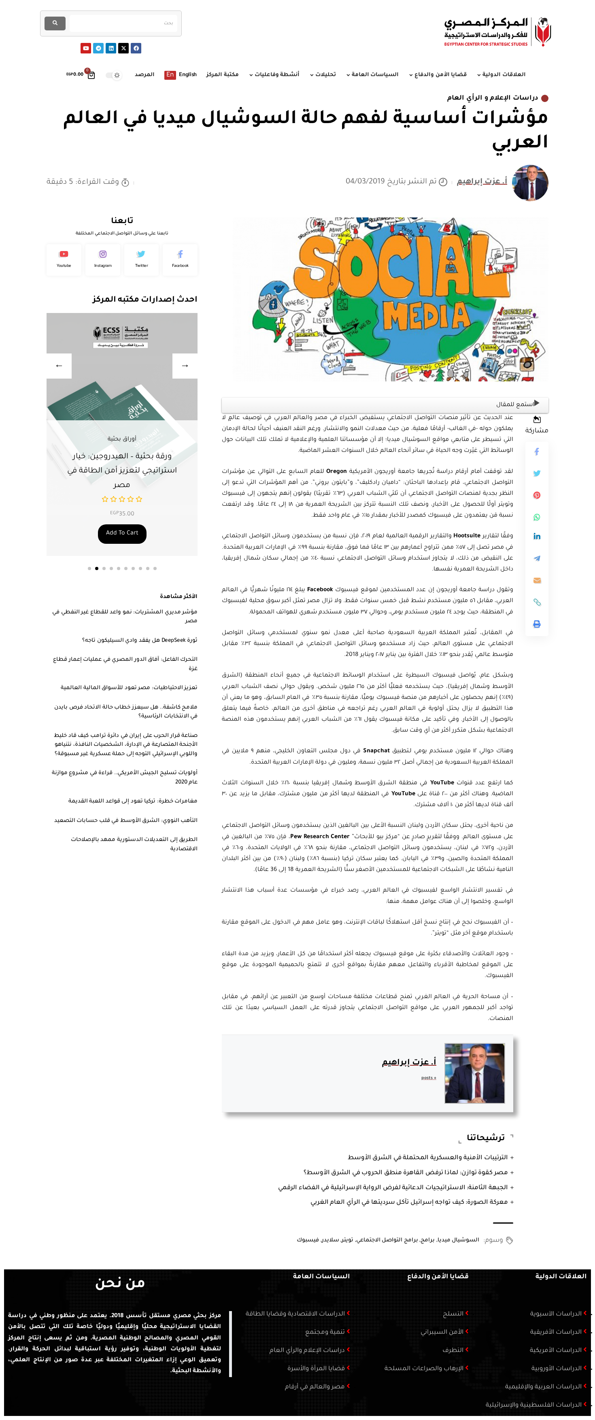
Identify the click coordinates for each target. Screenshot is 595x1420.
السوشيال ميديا (459, 1240)
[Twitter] (141, 260)
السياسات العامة (321, 1277)
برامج (428, 1240)
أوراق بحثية (145, 439)
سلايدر (330, 1240)
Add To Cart (145, 533)
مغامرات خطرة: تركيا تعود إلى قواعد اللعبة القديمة (133, 801)
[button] (89, 568)
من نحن (120, 1285)
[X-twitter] (123, 48)
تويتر (347, 1240)
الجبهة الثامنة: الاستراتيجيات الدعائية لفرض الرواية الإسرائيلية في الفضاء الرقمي (393, 1188)
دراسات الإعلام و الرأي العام (492, 98)
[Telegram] (98, 48)
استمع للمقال (515, 405)
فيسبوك (308, 1240)
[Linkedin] (111, 48)
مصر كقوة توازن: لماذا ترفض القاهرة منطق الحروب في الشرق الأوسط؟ (406, 1173)
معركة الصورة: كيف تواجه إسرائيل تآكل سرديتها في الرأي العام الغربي (409, 1202)
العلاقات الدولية (561, 1277)
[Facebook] (136, 48)
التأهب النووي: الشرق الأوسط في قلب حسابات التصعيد (126, 821)
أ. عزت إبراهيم (482, 182)
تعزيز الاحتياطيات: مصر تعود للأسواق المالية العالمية (129, 688)
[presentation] (59, 366)
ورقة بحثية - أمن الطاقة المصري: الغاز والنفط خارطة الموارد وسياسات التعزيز (145, 471)
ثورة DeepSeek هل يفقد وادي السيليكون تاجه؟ (140, 641)
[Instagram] (102, 260)
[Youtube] (86, 48)
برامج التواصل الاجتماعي (387, 1240)
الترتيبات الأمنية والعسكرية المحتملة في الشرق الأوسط (428, 1158)
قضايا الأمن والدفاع (438, 1277)
